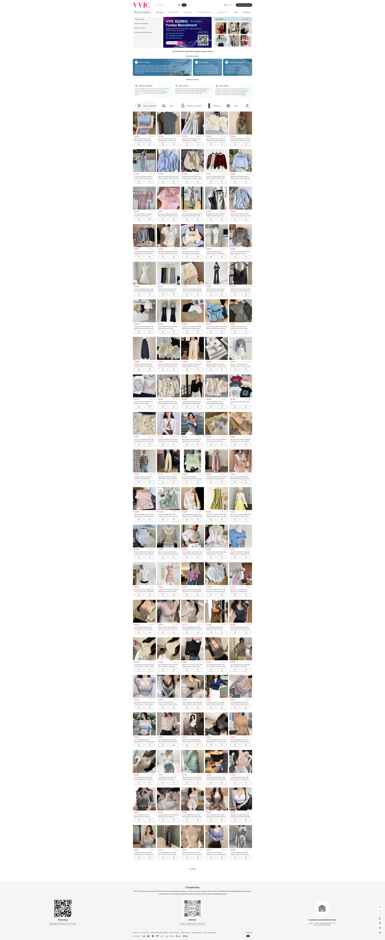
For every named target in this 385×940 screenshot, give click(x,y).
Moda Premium (173, 12)
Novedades (160, 12)
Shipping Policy (197, 932)
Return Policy (185, 932)
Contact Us (144, 932)
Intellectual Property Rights (159, 932)
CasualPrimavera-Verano (225, 12)
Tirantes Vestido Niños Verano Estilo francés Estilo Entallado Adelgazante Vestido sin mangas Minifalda (144, 290)
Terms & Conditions (210, 932)
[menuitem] (147, 19)
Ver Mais (246, 19)
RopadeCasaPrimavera (204, 12)
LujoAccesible (187, 12)
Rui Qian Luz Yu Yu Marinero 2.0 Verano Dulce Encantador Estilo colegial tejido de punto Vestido (239, 591)
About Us (136, 932)
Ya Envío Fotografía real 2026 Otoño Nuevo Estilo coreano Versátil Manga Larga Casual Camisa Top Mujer (168, 441)
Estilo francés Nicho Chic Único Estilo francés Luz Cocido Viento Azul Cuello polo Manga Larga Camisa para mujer (168, 178)
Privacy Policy (174, 932)
